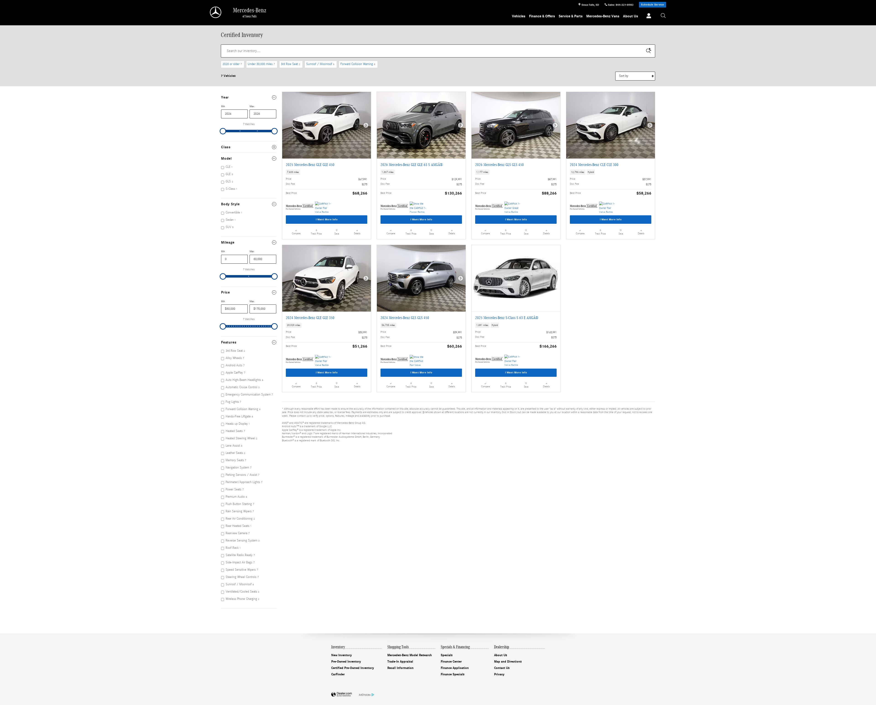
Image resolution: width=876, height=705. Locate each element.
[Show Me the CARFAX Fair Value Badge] (418, 360)
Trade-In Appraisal (400, 661)
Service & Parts (571, 16)
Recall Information (400, 668)
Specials (447, 655)
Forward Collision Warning (357, 64)
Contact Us (502, 668)
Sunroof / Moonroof (320, 64)
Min (223, 106)
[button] (326, 172)
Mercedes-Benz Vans (602, 16)
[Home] (216, 12)
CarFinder (338, 674)
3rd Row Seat (290, 64)
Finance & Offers (542, 16)
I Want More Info (327, 219)
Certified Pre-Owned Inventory (352, 668)
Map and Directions (508, 661)
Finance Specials (452, 674)
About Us (630, 16)
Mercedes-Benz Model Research (409, 655)
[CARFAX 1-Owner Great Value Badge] (512, 207)
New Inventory (341, 655)
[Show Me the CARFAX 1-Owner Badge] (418, 207)
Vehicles (518, 16)
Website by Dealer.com (341, 694)
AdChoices (364, 694)
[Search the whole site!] (663, 16)
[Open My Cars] (647, 16)
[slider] (223, 131)
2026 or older (232, 64)
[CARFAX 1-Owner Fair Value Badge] (323, 207)
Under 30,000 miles (261, 64)
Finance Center (451, 661)
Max (252, 106)
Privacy (499, 674)
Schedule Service (652, 4)
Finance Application (455, 668)
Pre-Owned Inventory (346, 661)
